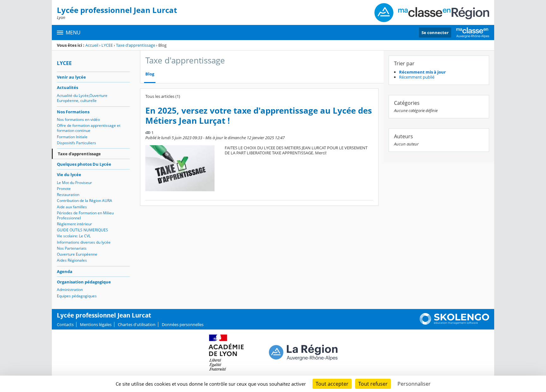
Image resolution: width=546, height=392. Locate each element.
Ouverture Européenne (77, 254)
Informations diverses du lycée (84, 242)
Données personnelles (182, 324)
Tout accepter (332, 383)
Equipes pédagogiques (77, 296)
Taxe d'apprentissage (135, 45)
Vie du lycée (69, 174)
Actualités (67, 87)
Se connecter (435, 32)
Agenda (64, 271)
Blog (149, 74)
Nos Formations (73, 112)
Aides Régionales (72, 260)
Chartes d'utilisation (136, 324)
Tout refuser (373, 383)
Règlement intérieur (74, 224)
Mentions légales (96, 324)
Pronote (64, 188)
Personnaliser (414, 383)
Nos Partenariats (72, 248)
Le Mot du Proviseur (74, 182)
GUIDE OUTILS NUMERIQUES (82, 230)
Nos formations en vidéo (78, 119)
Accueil (91, 45)
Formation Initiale (72, 137)
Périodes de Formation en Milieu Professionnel (85, 215)
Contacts (65, 324)
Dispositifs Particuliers (76, 143)
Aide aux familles (72, 207)
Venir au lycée (71, 77)
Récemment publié (416, 77)
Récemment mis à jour (422, 71)
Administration (70, 289)
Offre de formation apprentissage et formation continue (88, 128)
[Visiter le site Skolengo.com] (454, 323)
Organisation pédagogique (84, 282)
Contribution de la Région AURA (84, 200)
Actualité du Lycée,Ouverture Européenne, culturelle (82, 98)
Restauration (68, 194)
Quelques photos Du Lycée (84, 164)
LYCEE (107, 45)
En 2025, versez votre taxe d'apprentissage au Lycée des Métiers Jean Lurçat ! (258, 115)
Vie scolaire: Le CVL (74, 236)
